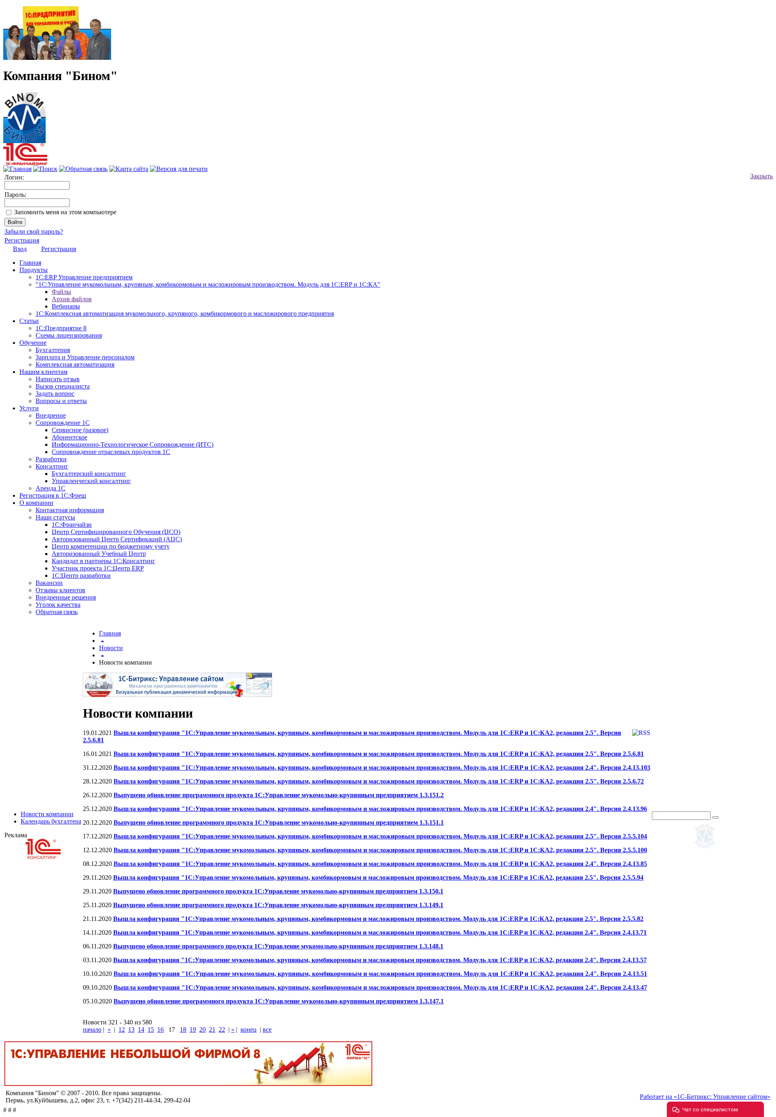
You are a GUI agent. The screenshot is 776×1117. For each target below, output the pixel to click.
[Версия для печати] (179, 168)
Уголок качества (58, 604)
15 (151, 1029)
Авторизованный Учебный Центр (99, 553)
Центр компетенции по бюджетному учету (111, 546)
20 (202, 1029)
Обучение (32, 342)
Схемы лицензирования (69, 335)
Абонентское (69, 437)
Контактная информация (70, 510)
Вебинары (66, 306)
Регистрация (21, 240)
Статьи (29, 320)
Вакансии (49, 582)
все (267, 1029)
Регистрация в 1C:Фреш (52, 495)
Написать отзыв (58, 379)
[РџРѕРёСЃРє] (715, 817)
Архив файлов (72, 299)
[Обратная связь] (83, 168)
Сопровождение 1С (63, 422)
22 (222, 1029)
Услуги (29, 408)
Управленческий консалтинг (91, 480)
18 (183, 1029)
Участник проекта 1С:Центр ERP (98, 568)
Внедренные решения (66, 597)
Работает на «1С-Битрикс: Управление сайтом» (705, 1096)
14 (141, 1029)
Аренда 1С (50, 488)
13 (131, 1029)
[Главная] (24, 115)
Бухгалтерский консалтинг (89, 473)
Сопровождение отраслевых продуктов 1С (111, 451)
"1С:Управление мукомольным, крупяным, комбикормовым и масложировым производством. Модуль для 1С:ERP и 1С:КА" (208, 284)
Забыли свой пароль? (33, 231)
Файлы (61, 291)
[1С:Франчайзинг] (25, 163)
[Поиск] (45, 168)
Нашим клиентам (43, 371)
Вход (20, 248)
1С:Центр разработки (81, 575)
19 (193, 1029)
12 (121, 1029)
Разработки (51, 459)
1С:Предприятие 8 (61, 328)
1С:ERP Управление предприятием (84, 277)
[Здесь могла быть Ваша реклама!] (706, 850)
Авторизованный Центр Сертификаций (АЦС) (117, 539)
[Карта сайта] (128, 168)
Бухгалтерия (53, 349)
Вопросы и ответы (61, 400)
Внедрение (51, 415)
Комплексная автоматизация (75, 364)
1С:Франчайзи (72, 524)
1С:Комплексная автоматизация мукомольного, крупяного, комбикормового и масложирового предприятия (185, 313)
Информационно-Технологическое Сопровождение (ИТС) (132, 444)
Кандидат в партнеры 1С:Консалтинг (103, 560)
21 (212, 1029)
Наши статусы (55, 517)
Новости (111, 647)
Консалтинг (52, 466)
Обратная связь (57, 611)
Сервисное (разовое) (80, 430)
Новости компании (47, 814)
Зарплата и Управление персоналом (85, 357)
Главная (30, 262)
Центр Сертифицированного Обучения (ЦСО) (116, 531)
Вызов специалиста (63, 386)
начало (92, 1029)
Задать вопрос (55, 393)
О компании (36, 502)
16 (160, 1029)
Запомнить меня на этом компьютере (65, 212)
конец (248, 1029)
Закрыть (761, 176)
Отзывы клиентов (60, 590)
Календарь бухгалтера (51, 821)
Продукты (33, 269)
